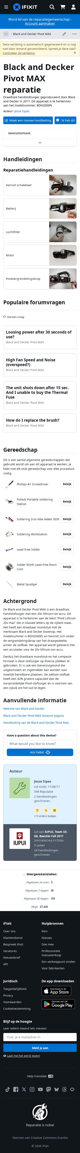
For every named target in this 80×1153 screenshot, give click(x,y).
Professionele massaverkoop (51, 953)
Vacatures (10, 951)
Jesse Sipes (22, 111)
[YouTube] (40, 1089)
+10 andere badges (45, 816)
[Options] (6, 34)
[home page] (25, 7)
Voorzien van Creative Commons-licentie (40, 1138)
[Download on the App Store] (56, 991)
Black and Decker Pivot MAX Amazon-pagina (33, 716)
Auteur (15, 771)
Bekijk (67, 484)
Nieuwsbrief (11, 957)
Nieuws (47, 938)
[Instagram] (32, 1089)
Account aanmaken (40, 23)
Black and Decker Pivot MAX (32, 34)
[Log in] (73, 7)
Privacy (8, 995)
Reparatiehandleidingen (28, 170)
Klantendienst (13, 938)
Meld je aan (40, 1048)
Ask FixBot (37, 752)
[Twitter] (24, 1089)
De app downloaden (58, 981)
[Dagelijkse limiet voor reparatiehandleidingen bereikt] (54, 810)
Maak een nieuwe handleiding (30, 120)
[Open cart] (63, 7)
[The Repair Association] (72, 1089)
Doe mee (48, 944)
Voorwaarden (12, 1002)
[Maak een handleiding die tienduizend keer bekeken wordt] (46, 810)
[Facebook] (15, 1089)
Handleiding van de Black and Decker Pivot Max (36, 723)
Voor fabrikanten (53, 968)
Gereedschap (20, 449)
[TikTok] (7, 1089)
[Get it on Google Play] (58, 1004)
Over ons (9, 931)
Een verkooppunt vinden (58, 962)
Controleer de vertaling (19, 53)
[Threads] (64, 1089)
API (5, 964)
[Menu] (6, 7)
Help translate (37, 1076)
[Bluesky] (56, 1089)
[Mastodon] (48, 1089)
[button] (52, 7)
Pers (45, 931)
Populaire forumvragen (34, 302)
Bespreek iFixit (13, 944)
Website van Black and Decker (24, 709)
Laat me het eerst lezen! (23, 1056)
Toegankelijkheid (14, 989)
